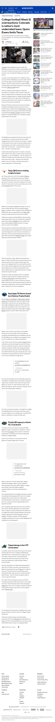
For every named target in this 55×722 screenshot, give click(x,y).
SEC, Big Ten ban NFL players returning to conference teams (46, 65)
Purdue (24, 342)
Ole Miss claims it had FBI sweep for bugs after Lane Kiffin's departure (47, 95)
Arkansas (26, 176)
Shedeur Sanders (15, 113)
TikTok (20, 694)
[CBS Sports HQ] (25, 706)
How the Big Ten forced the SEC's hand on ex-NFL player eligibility (46, 50)
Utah (27, 82)
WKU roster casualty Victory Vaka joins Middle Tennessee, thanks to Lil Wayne (47, 103)
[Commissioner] (34, 709)
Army (3, 621)
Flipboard (21, 703)
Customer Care (5, 694)
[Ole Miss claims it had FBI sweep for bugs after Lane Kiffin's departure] (36, 96)
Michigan (15, 221)
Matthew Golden (20, 235)
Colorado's (4, 67)
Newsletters (40, 694)
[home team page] (4, 171)
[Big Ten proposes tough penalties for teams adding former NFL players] (36, 81)
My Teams (39, 696)
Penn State (12, 293)
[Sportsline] (17, 709)
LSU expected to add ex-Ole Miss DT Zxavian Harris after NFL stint (47, 87)
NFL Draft (27, 212)
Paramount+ (22, 681)
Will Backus (8, 41)
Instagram (21, 696)
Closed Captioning (41, 682)
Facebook (21, 697)
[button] (2, 8)
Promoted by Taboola (26, 634)
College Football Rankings (7, 15)
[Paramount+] (25, 709)
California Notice (41, 684)
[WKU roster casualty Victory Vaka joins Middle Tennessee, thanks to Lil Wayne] (36, 103)
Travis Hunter (22, 109)
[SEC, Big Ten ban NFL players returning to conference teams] (36, 66)
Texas (10, 170)
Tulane (10, 545)
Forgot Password (41, 697)
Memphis (17, 619)
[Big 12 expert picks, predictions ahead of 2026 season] (36, 43)
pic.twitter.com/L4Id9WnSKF (22, 468)
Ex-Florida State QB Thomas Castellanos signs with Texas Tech (47, 72)
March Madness (5, 685)
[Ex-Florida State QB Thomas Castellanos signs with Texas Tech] (36, 73)
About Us (21, 676)
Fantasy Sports (5, 678)
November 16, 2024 (19, 474)
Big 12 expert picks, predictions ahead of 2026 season (47, 42)
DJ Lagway (11, 432)
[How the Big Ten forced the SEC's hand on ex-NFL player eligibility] (36, 51)
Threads (21, 701)
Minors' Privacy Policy (42, 679)
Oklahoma (4, 585)
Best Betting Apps (6, 681)
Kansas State (9, 589)
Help (3, 692)
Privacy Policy (40, 678)
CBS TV (21, 683)
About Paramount (23, 679)
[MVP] (42, 709)
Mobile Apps (5, 687)
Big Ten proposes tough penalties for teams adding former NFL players (46, 80)
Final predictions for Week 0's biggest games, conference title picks (47, 57)
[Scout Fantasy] (49, 709)
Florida (11, 422)
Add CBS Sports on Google (25, 42)
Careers (21, 678)
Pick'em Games (5, 676)
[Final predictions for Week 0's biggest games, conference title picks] (36, 58)
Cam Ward (13, 299)
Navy (20, 569)
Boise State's (22, 299)
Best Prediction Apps (7, 683)
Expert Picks (17, 15)
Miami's (8, 299)
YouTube (21, 692)
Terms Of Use (40, 676)
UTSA (15, 223)
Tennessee (7, 186)
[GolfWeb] (27, 712)
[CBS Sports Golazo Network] (38, 706)
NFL (19, 494)
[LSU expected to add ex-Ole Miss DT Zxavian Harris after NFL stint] (36, 89)
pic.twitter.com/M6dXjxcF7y (22, 365)
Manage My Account (42, 692)
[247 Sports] (7, 709)
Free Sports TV (5, 679)
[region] (43, 23)
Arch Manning (9, 278)
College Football (11, 87)
